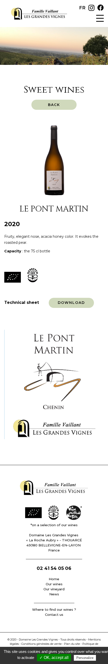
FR (82, 8)
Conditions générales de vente (41, 644)
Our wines (54, 584)
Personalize (84, 658)
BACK (54, 104)
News (54, 594)
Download (71, 302)
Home (54, 579)
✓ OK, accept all (54, 657)
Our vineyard (54, 589)
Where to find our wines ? (54, 609)
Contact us (54, 615)
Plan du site (72, 644)
